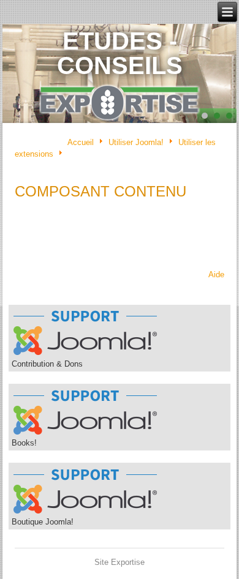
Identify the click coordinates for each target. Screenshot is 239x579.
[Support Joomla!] (85, 354)
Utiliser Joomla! (136, 142)
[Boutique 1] (85, 433)
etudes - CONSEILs (120, 53)
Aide (216, 274)
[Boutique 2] (85, 512)
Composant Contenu (100, 191)
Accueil (80, 142)
